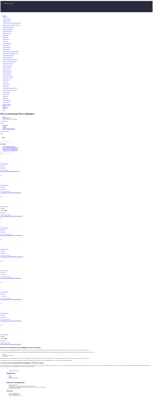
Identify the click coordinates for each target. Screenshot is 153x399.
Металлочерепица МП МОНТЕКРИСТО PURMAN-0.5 (10, 278)
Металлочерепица (6, 118)
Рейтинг (4, 126)
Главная (4, 116)
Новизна (4, 127)
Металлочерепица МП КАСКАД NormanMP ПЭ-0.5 (10, 171)
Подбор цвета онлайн (13, 377)
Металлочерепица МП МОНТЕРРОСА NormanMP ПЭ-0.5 (11, 235)
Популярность (6, 125)
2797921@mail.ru (6, 11)
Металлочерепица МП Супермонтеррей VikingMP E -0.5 (11, 299)
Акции (10, 376)
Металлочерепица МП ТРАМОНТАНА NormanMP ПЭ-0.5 (11, 216)
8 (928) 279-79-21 (6, 7)
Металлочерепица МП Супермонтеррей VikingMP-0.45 (10, 320)
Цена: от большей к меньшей (9, 129)
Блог (10, 375)
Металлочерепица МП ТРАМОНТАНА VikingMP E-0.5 (10, 192)
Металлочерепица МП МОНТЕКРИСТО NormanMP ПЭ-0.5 (11, 256)
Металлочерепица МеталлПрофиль (5, 191)
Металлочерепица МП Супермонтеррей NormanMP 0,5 (10, 344)
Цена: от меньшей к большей (9, 128)
